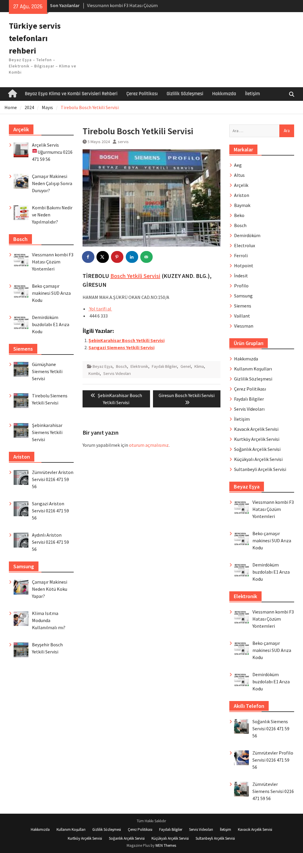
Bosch (121, 366)
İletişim (252, 93)
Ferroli (241, 255)
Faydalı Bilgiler (164, 366)
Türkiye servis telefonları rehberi (35, 38)
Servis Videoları (117, 373)
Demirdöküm (247, 235)
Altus (239, 175)
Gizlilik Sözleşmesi (185, 93)
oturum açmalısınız (149, 445)
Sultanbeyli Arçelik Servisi (260, 469)
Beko (239, 215)
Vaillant (242, 316)
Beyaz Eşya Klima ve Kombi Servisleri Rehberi (71, 93)
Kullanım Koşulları (253, 369)
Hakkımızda (224, 93)
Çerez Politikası (142, 93)
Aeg (238, 165)
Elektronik (139, 366)
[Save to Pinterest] (117, 257)
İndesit (241, 276)
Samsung (243, 296)
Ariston (241, 195)
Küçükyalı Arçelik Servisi (258, 459)
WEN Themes (165, 845)
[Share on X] (103, 257)
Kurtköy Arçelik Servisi (256, 439)
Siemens (242, 306)
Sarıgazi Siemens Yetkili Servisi (121, 347)
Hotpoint (243, 265)
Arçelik (241, 185)
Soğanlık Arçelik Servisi (257, 449)
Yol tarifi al (100, 309)
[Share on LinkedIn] (132, 257)
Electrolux (244, 245)
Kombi (94, 373)
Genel (185, 366)
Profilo (241, 286)
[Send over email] (147, 257)
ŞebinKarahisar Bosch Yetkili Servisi (126, 340)
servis (123, 141)
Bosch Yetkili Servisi (135, 275)
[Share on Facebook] (88, 257)
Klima (199, 366)
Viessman (243, 326)
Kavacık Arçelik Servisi (256, 429)
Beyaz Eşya (102, 366)
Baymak (242, 205)
